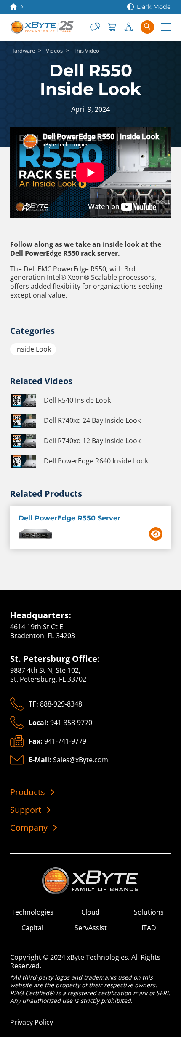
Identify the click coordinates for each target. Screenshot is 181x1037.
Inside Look (33, 349)
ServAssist (91, 927)
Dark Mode (154, 7)
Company (29, 827)
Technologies (32, 912)
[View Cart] (112, 27)
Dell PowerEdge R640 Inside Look (96, 461)
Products (27, 792)
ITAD (148, 927)
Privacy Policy (31, 1022)
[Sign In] (129, 27)
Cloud (90, 912)
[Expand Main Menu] (166, 27)
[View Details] (155, 534)
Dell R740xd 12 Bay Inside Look (92, 440)
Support (25, 809)
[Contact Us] (95, 27)
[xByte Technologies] (42, 27)
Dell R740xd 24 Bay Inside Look (92, 420)
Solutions (149, 912)
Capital (32, 927)
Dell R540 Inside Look (77, 400)
